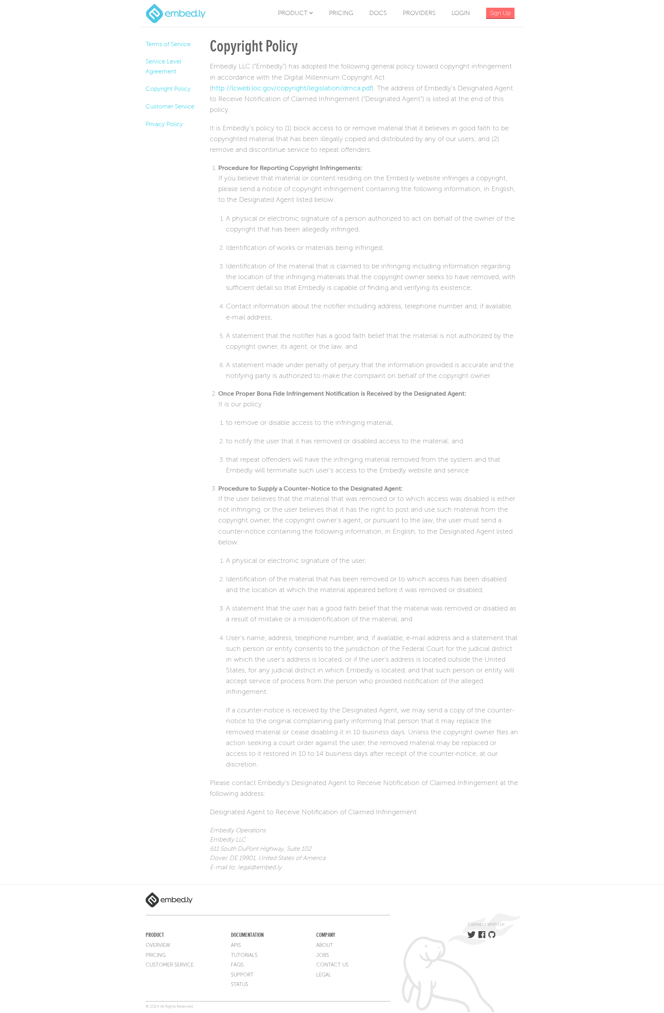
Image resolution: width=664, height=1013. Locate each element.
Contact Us (332, 965)
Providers (419, 13)
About (324, 945)
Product (293, 13)
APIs (236, 945)
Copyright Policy (168, 88)
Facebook (481, 934)
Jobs (322, 955)
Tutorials (244, 955)
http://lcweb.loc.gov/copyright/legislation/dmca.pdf (292, 88)
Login (461, 13)
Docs (378, 13)
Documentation (247, 934)
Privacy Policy (164, 124)
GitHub (491, 934)
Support (242, 975)
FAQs (237, 965)
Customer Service (170, 106)
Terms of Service (168, 44)
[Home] (176, 13)
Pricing (341, 13)
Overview (158, 945)
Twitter (471, 934)
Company (325, 934)
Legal (323, 975)
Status (239, 984)
